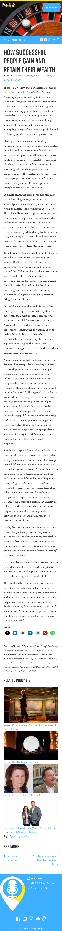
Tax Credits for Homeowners (11, 858)
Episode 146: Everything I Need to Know (24, 795)
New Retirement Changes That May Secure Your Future (45, 860)
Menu (54, 7)
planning (15, 837)
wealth (24, 837)
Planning (32, 832)
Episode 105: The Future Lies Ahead (21, 762)
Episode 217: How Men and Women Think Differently (30, 828)
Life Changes (20, 832)
